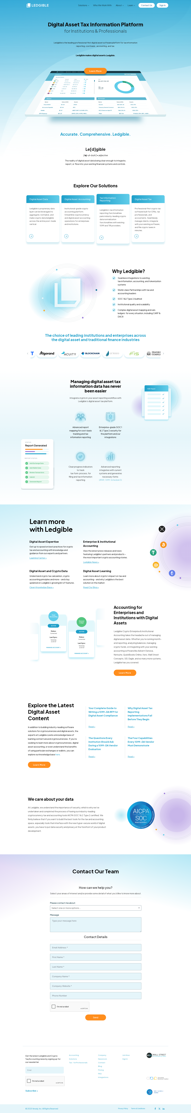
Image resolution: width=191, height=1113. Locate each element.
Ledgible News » (91, 562)
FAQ (100, 1074)
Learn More (95, 71)
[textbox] (75, 908)
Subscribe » (31, 1090)
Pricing (101, 1070)
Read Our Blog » (91, 587)
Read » (91, 726)
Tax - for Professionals (78, 1062)
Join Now (126, 1055)
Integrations (103, 1077)
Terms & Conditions (138, 1108)
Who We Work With (102, 5)
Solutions (73, 1059)
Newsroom (102, 1059)
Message (54, 914)
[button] (27, 353)
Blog (100, 1066)
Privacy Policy (123, 1108)
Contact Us (146, 5)
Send (95, 1017)
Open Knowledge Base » (41, 587)
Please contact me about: (63, 903)
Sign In (162, 5)
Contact (101, 1062)
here (57, 754)
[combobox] (95, 908)
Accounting (74, 1055)
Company (102, 1055)
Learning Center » (38, 558)
